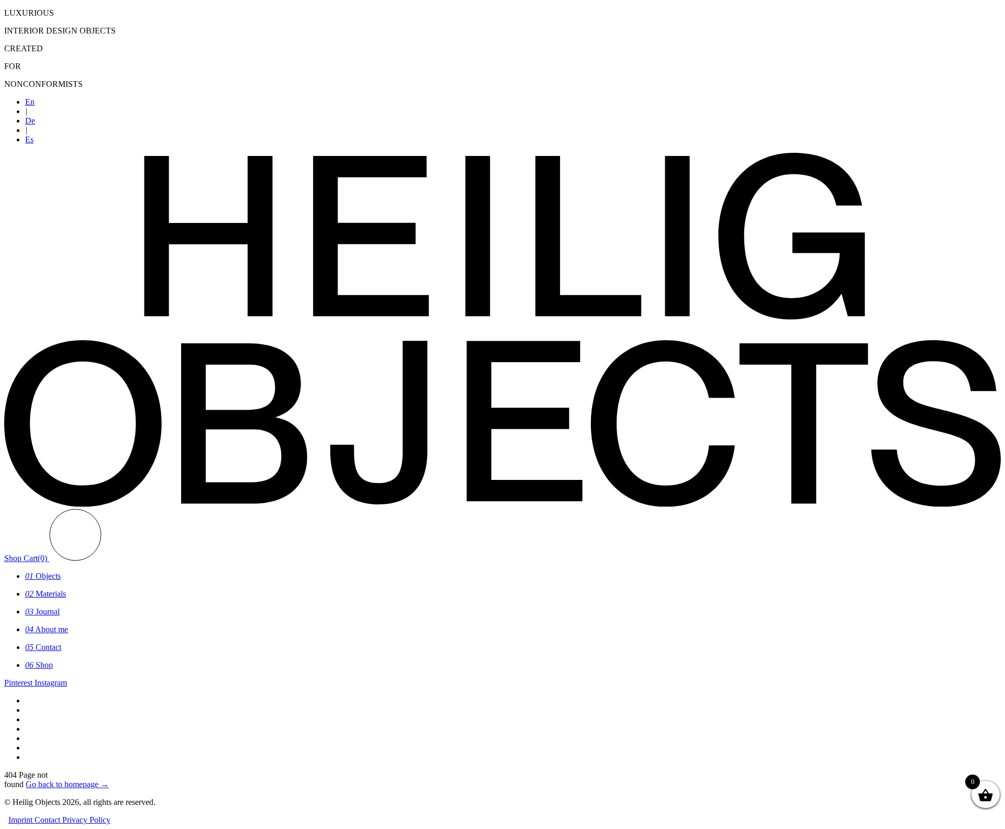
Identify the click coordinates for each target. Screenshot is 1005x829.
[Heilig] (502, 503)
